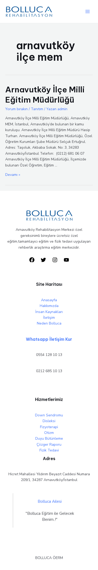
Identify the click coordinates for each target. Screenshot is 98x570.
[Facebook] (31, 259)
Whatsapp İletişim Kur (49, 339)
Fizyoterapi (49, 426)
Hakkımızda (49, 305)
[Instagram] (54, 259)
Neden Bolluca (49, 323)
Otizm (49, 432)
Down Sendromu (49, 415)
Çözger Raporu (49, 444)
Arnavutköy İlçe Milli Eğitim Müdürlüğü (45, 95)
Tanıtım (37, 109)
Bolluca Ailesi (50, 501)
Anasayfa (49, 300)
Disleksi (49, 420)
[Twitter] (43, 259)
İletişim (49, 317)
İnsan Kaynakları (49, 311)
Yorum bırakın (16, 109)
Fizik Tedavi (49, 450)
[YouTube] (66, 259)
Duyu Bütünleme (49, 438)
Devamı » (12, 174)
